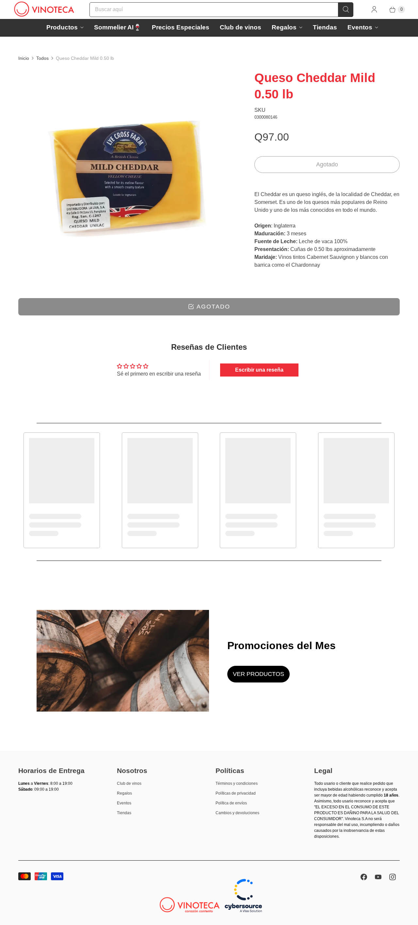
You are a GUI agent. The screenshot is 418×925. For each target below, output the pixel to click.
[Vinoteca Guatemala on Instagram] (392, 877)
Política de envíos (231, 803)
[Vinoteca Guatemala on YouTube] (378, 877)
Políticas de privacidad (236, 793)
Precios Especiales (180, 27)
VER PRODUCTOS (258, 674)
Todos (42, 58)
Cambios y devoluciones (237, 813)
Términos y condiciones (237, 783)
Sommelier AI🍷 (117, 27)
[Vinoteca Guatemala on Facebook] (364, 877)
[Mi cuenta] (374, 9)
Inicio (23, 58)
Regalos (284, 27)
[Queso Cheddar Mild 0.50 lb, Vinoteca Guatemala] (127, 179)
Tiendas (325, 27)
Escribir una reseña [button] (259, 370)
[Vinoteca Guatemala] (44, 9)
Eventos (359, 27)
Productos (62, 27)
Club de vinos (240, 27)
